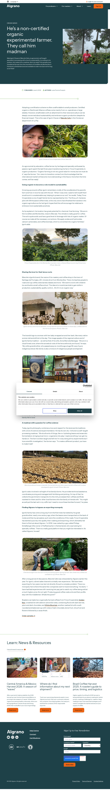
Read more (12, 710)
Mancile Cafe (66, 118)
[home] (13, 6)
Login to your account (95, 1)
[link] (22, 668)
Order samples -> (28, 616)
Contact (33, 734)
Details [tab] (55, 391)
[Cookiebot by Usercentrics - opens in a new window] (84, 386)
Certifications (35, 738)
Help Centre (34, 731)
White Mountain (51, 605)
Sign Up (98, 6)
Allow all (79, 411)
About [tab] (81, 391)
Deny (54, 411)
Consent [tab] (29, 391)
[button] (13, 2)
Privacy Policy (76, 781)
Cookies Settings (98, 781)
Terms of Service (87, 781)
